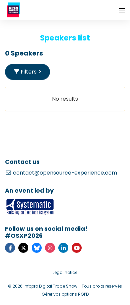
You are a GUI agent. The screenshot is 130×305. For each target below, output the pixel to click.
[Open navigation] (122, 10)
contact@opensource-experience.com (64, 173)
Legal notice (65, 272)
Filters (28, 72)
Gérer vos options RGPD (65, 294)
